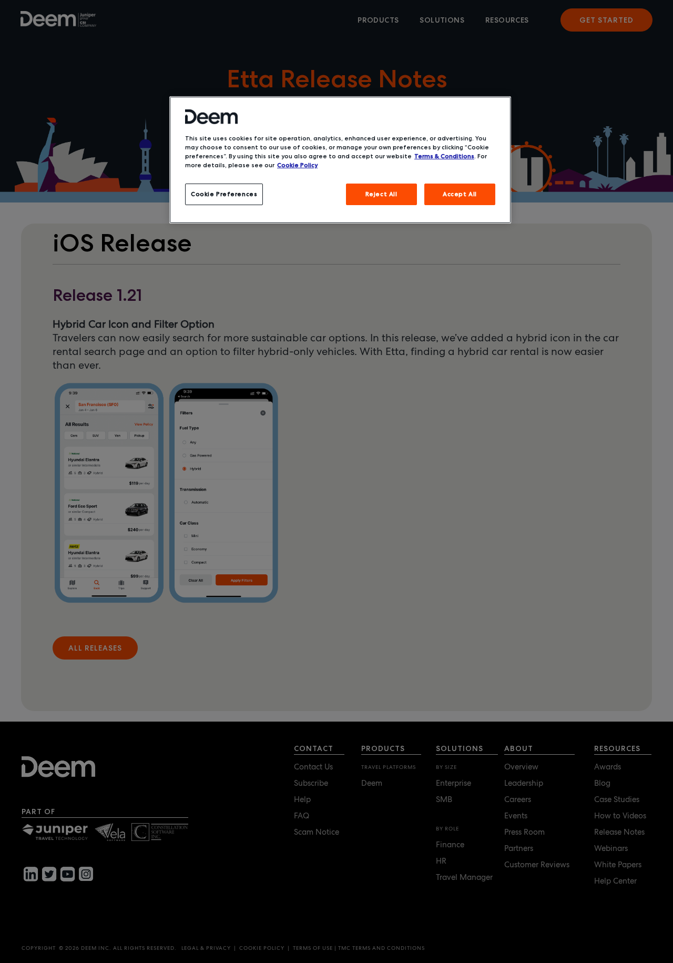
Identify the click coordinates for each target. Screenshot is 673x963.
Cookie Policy (297, 165)
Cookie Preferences (224, 194)
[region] (340, 160)
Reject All (381, 194)
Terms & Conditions (444, 156)
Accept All (460, 194)
